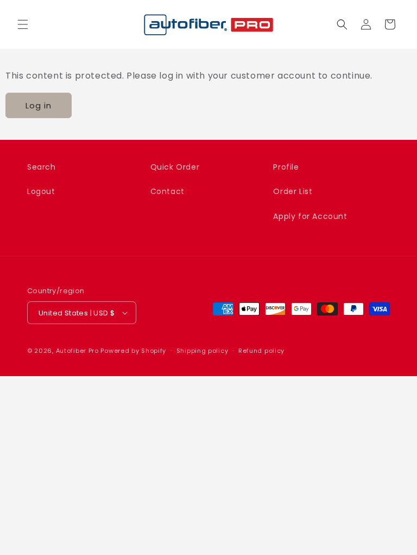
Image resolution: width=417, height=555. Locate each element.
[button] (23, 24)
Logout (41, 191)
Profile (286, 167)
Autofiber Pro (77, 350)
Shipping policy (202, 350)
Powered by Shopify (133, 350)
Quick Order (175, 167)
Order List (292, 191)
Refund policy (261, 350)
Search (41, 167)
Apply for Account (310, 216)
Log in (39, 105)
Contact (167, 191)
